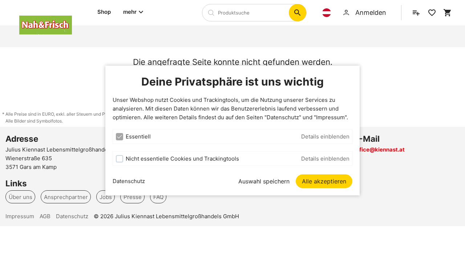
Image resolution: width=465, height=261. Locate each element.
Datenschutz (129, 181)
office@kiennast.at (379, 149)
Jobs (106, 196)
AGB (45, 216)
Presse (133, 196)
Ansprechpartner (66, 196)
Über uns (20, 196)
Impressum (19, 216)
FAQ (158, 196)
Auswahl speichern (264, 181)
